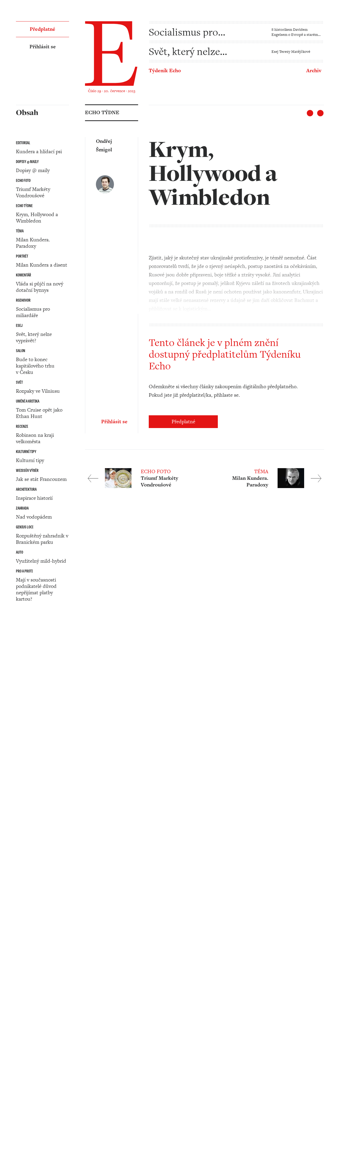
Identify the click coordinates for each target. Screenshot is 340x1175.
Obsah (23, 651)
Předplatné (183, 421)
